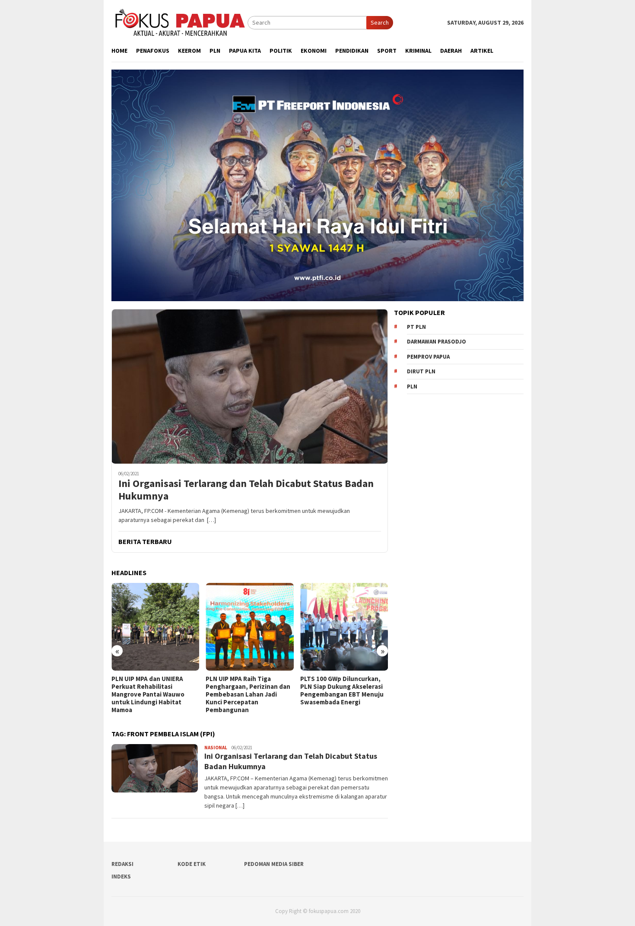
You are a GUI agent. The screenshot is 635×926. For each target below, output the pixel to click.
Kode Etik (192, 864)
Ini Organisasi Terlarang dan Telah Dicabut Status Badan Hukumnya (246, 490)
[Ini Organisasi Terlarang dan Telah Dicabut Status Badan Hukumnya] (249, 386)
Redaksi (122, 864)
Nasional (215, 748)
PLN (412, 386)
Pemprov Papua (428, 356)
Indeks (121, 876)
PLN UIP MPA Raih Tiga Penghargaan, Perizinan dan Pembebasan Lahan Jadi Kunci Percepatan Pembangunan (153, 694)
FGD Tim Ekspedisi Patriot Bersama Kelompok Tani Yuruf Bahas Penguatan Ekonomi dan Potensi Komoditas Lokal (338, 694)
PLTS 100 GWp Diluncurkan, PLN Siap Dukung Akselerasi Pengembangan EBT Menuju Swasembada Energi (247, 690)
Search (380, 22)
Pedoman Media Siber (274, 864)
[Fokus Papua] (179, 22)
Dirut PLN (421, 371)
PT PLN (416, 327)
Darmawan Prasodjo (436, 341)
